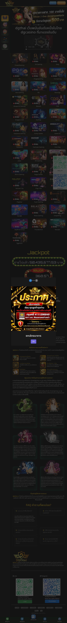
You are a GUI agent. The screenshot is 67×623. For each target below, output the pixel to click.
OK (33, 341)
